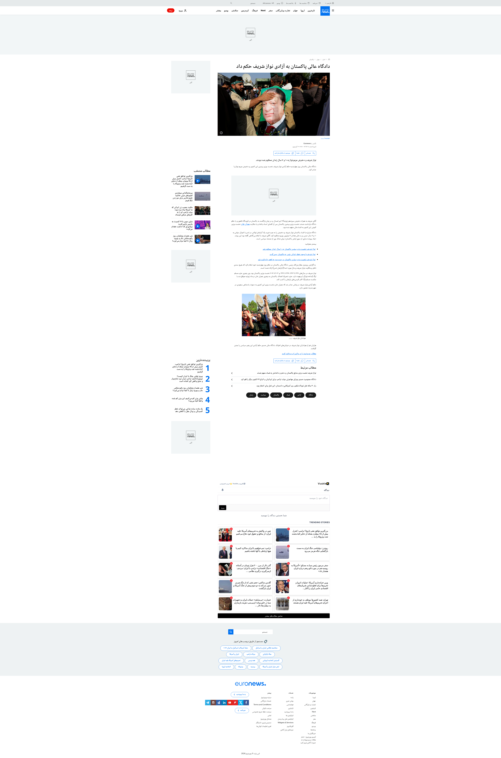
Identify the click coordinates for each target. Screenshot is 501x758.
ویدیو (226, 10)
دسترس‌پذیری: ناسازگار (263, 722)
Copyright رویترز (325, 138)
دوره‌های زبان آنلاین (286, 730)
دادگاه (311, 395)
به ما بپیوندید (288, 712)
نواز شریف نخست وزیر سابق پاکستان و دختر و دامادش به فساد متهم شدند (286, 373)
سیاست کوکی (266, 708)
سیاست (263, 395)
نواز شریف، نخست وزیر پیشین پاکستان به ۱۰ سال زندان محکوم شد (289, 249)
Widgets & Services (285, 722)
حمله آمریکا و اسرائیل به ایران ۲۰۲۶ (236, 648)
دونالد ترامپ (251, 654)
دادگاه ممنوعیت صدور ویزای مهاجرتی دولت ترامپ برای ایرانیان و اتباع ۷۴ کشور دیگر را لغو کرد (278, 379)
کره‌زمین (245, 10)
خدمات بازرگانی (266, 701)
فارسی (329, 3)
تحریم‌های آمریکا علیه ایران (231, 660)
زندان (251, 395)
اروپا (303, 10)
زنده (170, 10)
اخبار (324, 60)
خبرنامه (243, 710)
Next (263, 10)
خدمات (290, 693)
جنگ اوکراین (267, 654)
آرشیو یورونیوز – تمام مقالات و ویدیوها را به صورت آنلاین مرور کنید (308, 740)
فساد (288, 395)
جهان (295, 10)
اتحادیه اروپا (226, 666)
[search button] (231, 3)
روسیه (253, 666)
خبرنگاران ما (312, 733)
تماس (269, 715)
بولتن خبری (289, 701)
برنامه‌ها (313, 730)
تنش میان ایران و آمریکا (271, 666)
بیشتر (269, 693)
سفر (271, 10)
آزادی (299, 395)
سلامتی (234, 10)
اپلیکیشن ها (289, 715)
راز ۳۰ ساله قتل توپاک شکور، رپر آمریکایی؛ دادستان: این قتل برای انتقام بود (286, 386)
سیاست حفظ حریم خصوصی (261, 712)
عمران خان (245, 224)
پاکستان (311, 60)
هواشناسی (290, 704)
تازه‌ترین (311, 10)
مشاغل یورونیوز (266, 719)
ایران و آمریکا (234, 654)
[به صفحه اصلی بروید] (325, 11)
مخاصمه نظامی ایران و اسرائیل (266, 648)
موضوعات (312, 693)
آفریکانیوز (290, 726)
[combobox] (244, 3)
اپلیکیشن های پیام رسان (285, 719)
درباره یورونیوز (266, 697)
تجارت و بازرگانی (283, 10)
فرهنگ (255, 10)
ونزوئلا (240, 666)
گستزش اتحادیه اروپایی (271, 660)
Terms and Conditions (262, 704)
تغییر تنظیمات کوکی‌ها (263, 726)
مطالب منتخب (202, 171)
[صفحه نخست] (329, 59)
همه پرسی (251, 660)
